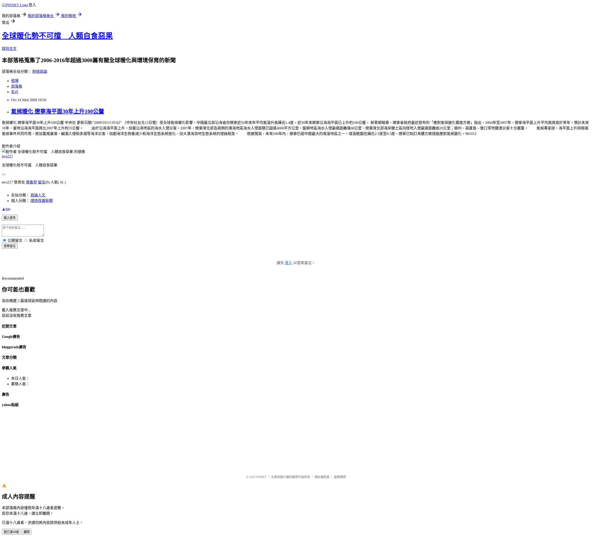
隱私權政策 (322, 477)
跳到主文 (9, 49)
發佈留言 (10, 246)
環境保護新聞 (42, 201)
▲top (6, 209)
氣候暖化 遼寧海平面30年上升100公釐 (57, 111)
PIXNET (261, 477)
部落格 (16, 86)
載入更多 (10, 218)
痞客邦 (31, 182)
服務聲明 (340, 477)
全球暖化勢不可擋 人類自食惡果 (57, 36)
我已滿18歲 (11, 532)
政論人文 (38, 195)
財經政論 (39, 71)
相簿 (14, 81)
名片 (14, 92)
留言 (41, 182)
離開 (27, 532)
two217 (7, 156)
